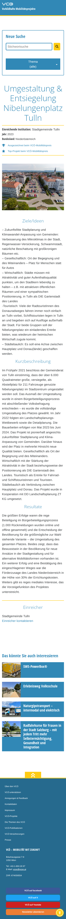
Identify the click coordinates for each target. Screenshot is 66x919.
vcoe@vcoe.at (19, 869)
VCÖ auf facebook (33, 890)
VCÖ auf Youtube (33, 905)
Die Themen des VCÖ (15, 822)
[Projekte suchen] (57, 46)
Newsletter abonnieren (33, 912)
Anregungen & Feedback (16, 798)
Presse (8, 840)
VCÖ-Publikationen (14, 828)
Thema (33, 64)
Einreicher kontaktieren (17, 621)
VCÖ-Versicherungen (14, 834)
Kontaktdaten (11, 804)
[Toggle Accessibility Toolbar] (59, 912)
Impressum (10, 810)
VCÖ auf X (33, 897)
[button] (26, 145)
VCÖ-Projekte (11, 816)
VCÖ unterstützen (13, 792)
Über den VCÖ (11, 786)
